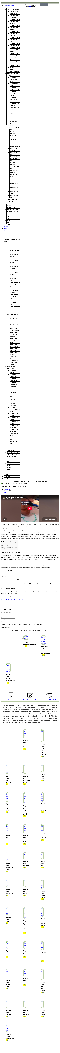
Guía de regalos (7, 7)
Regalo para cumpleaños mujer (13, 99)
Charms (5, 230)
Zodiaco (8, 224)
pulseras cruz (11, 207)
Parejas (9, 205)
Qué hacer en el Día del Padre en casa (11, 603)
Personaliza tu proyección (30, 699)
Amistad (9, 216)
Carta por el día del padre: (7, 545)
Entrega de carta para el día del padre (9, 547)
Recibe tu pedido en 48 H (49, 699)
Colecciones (6, 203)
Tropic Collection (12, 211)
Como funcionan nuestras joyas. (10, 5)
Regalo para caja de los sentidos (13, 93)
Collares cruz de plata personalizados (15, 35)
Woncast (30, 6)
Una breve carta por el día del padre (9, 544)
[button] (10, 237)
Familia (9, 220)
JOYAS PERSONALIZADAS (13, 9)
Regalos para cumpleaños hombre (14, 121)
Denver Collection (12, 209)
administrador (7, 489)
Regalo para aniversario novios (13, 79)
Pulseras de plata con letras (13, 57)
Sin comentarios (7, 493)
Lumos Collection (12, 214)
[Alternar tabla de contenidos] (15, 542)
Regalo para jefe (15, 146)
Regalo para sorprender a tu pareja (15, 166)
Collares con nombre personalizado (14, 29)
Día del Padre (7, 492)
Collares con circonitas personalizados (15, 17)
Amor (8, 218)
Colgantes (6, 226)
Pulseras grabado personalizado (14, 69)
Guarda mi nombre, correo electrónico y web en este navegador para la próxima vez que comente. (22, 624)
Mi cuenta (6, 233)
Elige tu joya (10, 699)
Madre (9, 222)
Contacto (5, 232)
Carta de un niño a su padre (9, 548)
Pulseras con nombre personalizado (14, 51)
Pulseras (5, 228)
